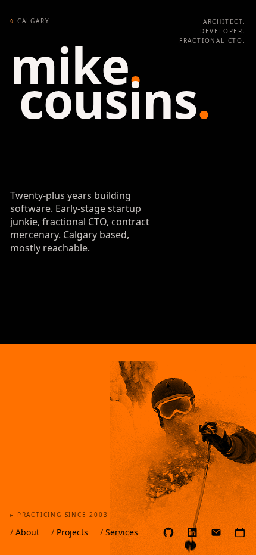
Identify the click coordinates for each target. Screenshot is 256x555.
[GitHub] (168, 532)
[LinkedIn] (192, 532)
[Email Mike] (216, 532)
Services (119, 532)
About (24, 532)
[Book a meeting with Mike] (240, 532)
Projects (69, 532)
